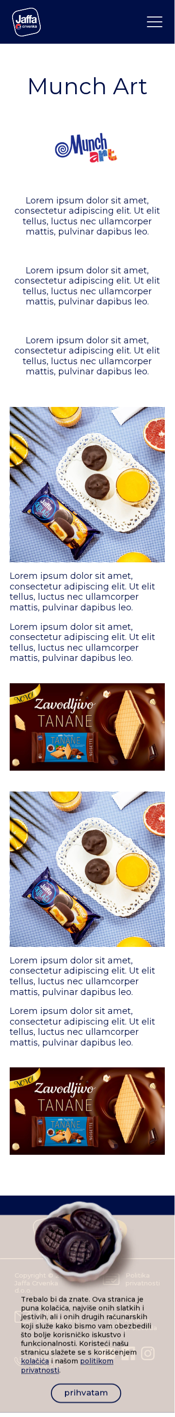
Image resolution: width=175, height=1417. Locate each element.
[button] (154, 22)
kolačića (35, 1361)
